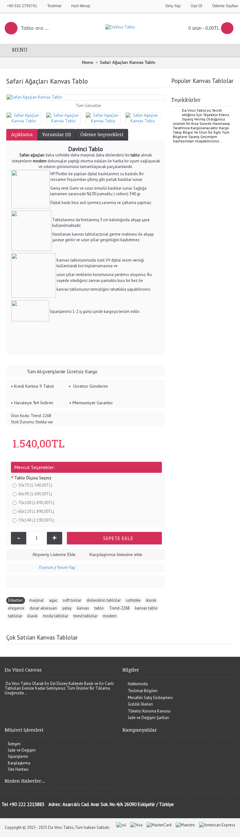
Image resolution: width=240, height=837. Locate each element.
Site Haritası (18, 769)
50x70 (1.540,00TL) (35, 485)
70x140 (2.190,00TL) (36, 520)
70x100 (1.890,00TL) (36, 502)
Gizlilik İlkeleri (140, 704)
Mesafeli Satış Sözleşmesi (150, 697)
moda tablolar (55, 616)
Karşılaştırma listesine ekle (115, 554)
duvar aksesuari (43, 608)
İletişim (14, 744)
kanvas (83, 608)
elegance (16, 608)
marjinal (36, 600)
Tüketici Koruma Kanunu (149, 711)
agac (53, 600)
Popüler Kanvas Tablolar (202, 80)
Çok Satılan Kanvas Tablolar (42, 637)
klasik (33, 616)
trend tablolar (85, 616)
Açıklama (22, 134)
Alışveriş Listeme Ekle (54, 554)
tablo (99, 608)
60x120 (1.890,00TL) (36, 511)
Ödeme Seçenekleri (101, 134)
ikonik (151, 600)
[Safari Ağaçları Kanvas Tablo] (85, 97)
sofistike (133, 600)
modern (110, 616)
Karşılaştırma (19, 763)
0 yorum (46, 567)
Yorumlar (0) (56, 134)
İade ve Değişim (22, 750)
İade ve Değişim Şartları (148, 717)
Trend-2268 (119, 608)
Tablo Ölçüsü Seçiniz (32, 478)
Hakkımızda (138, 683)
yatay (67, 608)
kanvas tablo (146, 608)
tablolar (15, 616)
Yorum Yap (66, 567)
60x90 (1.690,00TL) (35, 494)
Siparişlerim (18, 756)
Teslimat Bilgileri (143, 690)
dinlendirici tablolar (104, 600)
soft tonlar (72, 600)
